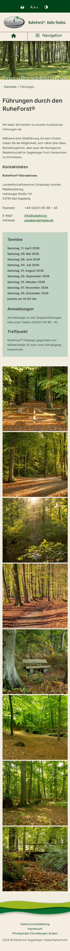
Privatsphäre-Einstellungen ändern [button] (35, 933)
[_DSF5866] (35, 858)
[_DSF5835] (35, 464)
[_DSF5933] (35, 596)
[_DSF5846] (35, 530)
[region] (35, 60)
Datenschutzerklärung (35, 924)
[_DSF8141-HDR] (35, 727)
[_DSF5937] (35, 661)
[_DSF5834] (35, 398)
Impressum (35, 929)
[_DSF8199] (35, 793)
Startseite (10, 87)
